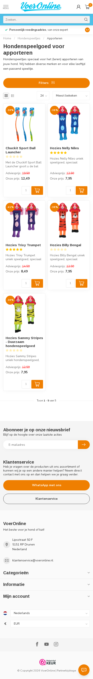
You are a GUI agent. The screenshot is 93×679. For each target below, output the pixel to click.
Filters (44, 83)
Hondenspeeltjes (29, 38)
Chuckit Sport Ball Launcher (20, 150)
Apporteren (54, 38)
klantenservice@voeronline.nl (32, 560)
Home (7, 38)
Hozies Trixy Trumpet (23, 245)
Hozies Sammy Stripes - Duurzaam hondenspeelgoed (24, 342)
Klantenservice (46, 499)
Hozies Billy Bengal (65, 245)
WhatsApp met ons (46, 485)
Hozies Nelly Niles (64, 148)
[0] (87, 7)
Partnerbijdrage (66, 670)
